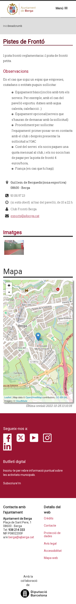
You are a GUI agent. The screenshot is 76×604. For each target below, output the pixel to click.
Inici (5, 26)
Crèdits (48, 518)
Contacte (50, 525)
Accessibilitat (52, 550)
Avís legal (50, 543)
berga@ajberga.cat (21, 537)
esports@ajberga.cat (25, 216)
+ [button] (9, 285)
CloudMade (21, 400)
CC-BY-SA (61, 397)
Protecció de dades (52, 534)
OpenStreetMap (34, 397)
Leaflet (7, 397)
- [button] (9, 292)
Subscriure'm (12, 483)
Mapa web (51, 558)
